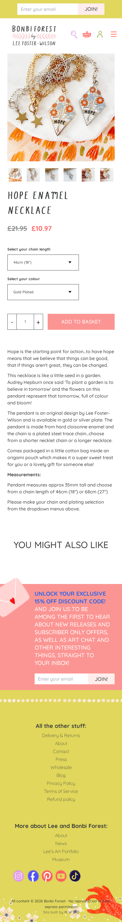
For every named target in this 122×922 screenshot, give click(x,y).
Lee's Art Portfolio (61, 851)
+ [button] (38, 321)
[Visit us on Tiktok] (75, 876)
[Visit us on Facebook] (33, 876)
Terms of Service (61, 791)
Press (61, 759)
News (61, 843)
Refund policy (61, 799)
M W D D (71, 912)
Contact (61, 751)
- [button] (12, 321)
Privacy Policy (61, 783)
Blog (61, 775)
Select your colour (23, 278)
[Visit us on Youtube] (61, 876)
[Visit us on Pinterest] (47, 876)
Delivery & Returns (61, 735)
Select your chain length (29, 249)
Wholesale (61, 767)
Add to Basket (81, 321)
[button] (113, 34)
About (61, 743)
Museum (61, 859)
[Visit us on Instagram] (18, 876)
